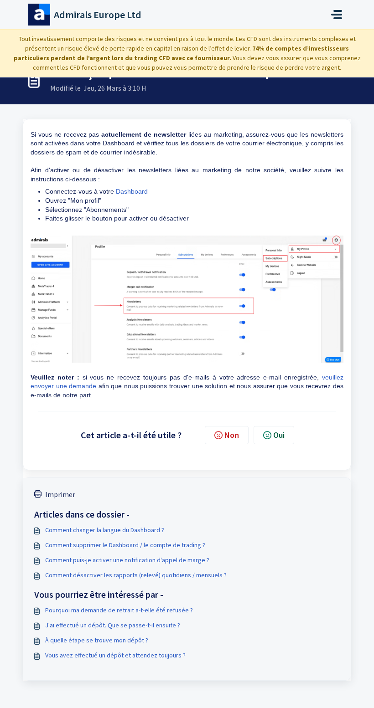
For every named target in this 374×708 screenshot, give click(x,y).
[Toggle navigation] (336, 14)
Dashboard (132, 191)
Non (231, 435)
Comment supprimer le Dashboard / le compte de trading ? (125, 545)
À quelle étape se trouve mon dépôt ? (96, 640)
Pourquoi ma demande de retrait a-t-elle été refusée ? (119, 610)
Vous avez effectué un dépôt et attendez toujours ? (115, 655)
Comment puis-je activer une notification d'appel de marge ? (127, 560)
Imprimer (60, 494)
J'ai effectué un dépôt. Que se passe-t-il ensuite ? (112, 625)
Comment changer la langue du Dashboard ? (104, 530)
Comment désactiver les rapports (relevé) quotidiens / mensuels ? (136, 575)
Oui (279, 435)
